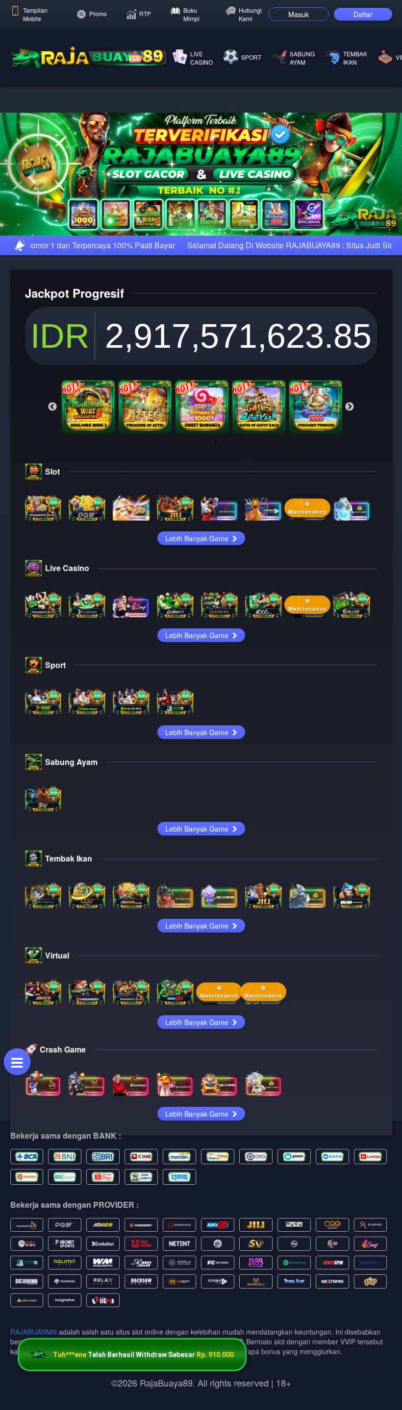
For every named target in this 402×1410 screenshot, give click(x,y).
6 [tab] (201, 506)
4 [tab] (171, 506)
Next (349, 472)
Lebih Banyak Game (197, 604)
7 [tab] (216, 506)
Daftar (363, 14)
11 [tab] (274, 506)
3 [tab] (157, 506)
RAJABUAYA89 (33, 1397)
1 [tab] (127, 506)
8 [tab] (230, 506)
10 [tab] (260, 506)
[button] (30, 207)
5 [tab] (186, 506)
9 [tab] (245, 506)
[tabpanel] (88, 472)
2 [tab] (142, 506)
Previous (52, 472)
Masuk (298, 14)
